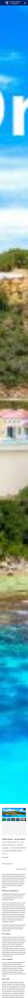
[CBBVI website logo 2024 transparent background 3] (13, 2)
